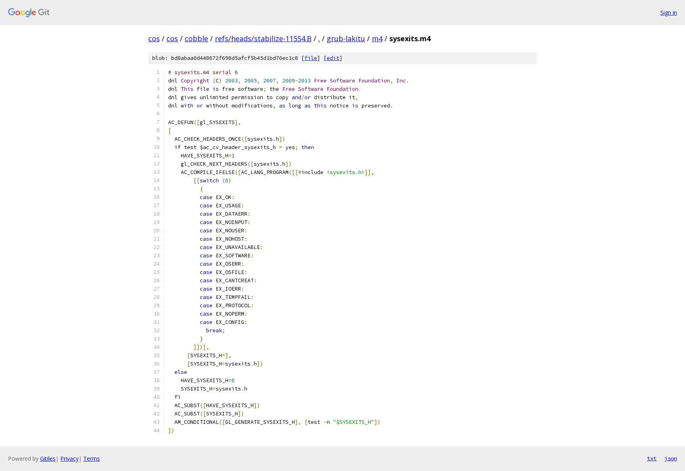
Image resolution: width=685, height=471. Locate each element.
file (310, 58)
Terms (91, 458)
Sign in (668, 12)
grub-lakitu (346, 38)
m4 (377, 38)
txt (651, 458)
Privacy (69, 458)
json (670, 458)
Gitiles (47, 458)
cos (154, 38)
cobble (196, 38)
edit (333, 58)
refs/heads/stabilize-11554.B (263, 38)
